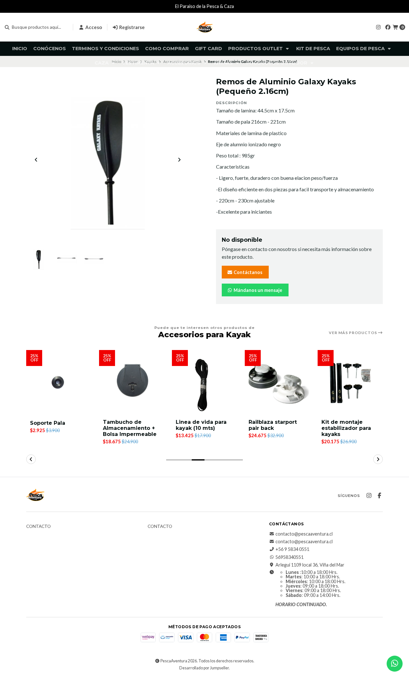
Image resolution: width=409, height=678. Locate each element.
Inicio (19, 48)
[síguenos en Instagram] (378, 27)
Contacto (38, 526)
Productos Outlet (256, 48)
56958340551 (289, 557)
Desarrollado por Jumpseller (204, 668)
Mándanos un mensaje (257, 290)
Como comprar (167, 48)
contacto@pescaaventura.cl (304, 534)
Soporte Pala (47, 423)
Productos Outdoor (277, 63)
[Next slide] (179, 159)
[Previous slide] (36, 159)
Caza (102, 63)
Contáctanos (247, 272)
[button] (172, 460)
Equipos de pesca (361, 48)
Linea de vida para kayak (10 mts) (201, 425)
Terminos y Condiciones (105, 48)
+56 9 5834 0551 (292, 549)
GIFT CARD (208, 48)
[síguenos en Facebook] (388, 27)
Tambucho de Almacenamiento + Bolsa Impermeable (130, 428)
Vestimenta (138, 63)
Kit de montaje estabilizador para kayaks (346, 428)
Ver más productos (353, 333)
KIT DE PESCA (313, 48)
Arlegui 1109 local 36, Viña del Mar (309, 565)
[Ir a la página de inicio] (204, 27)
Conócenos (49, 48)
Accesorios (184, 63)
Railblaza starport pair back (273, 425)
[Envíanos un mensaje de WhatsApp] (395, 664)
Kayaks (224, 63)
